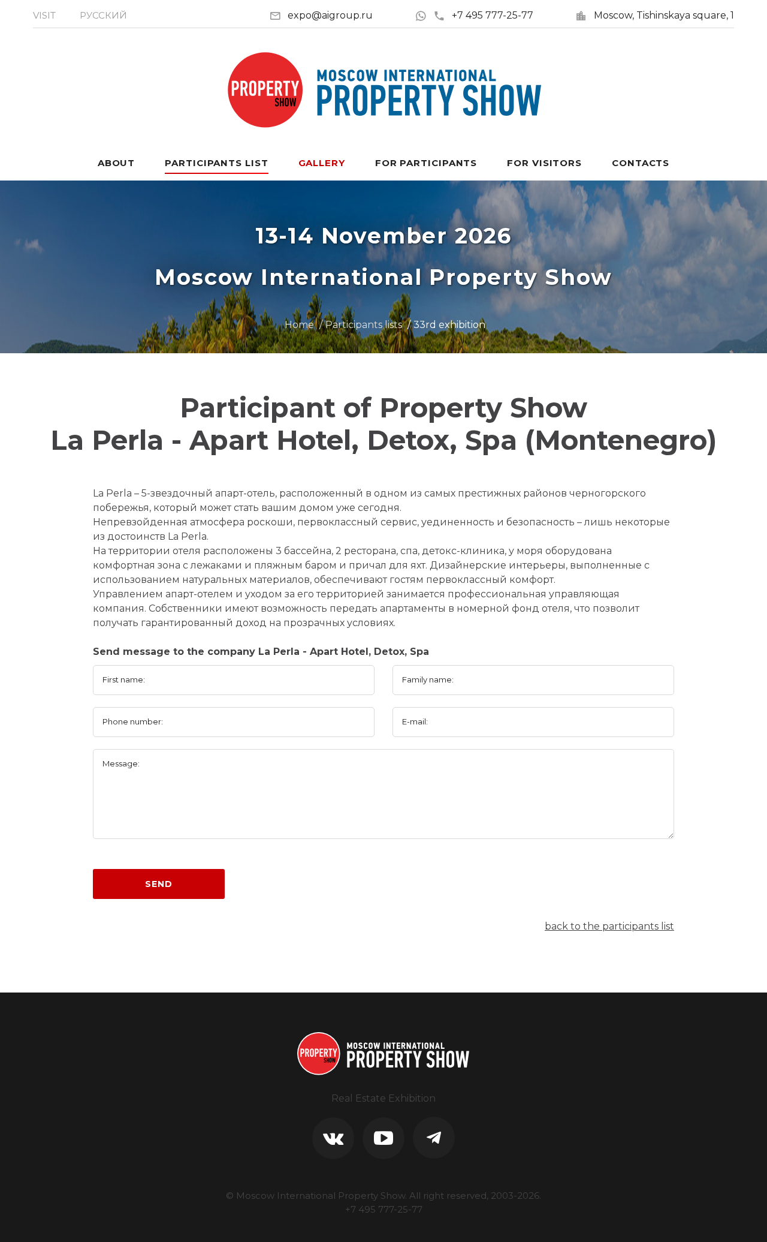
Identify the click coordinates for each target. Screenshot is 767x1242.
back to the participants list (609, 926)
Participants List (216, 163)
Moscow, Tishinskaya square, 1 (664, 15)
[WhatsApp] (424, 15)
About (116, 163)
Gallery (321, 163)
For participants (426, 163)
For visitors (544, 163)
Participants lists (363, 324)
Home (299, 324)
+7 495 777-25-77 (492, 15)
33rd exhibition (449, 324)
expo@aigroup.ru (330, 15)
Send (158, 884)
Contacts (640, 163)
